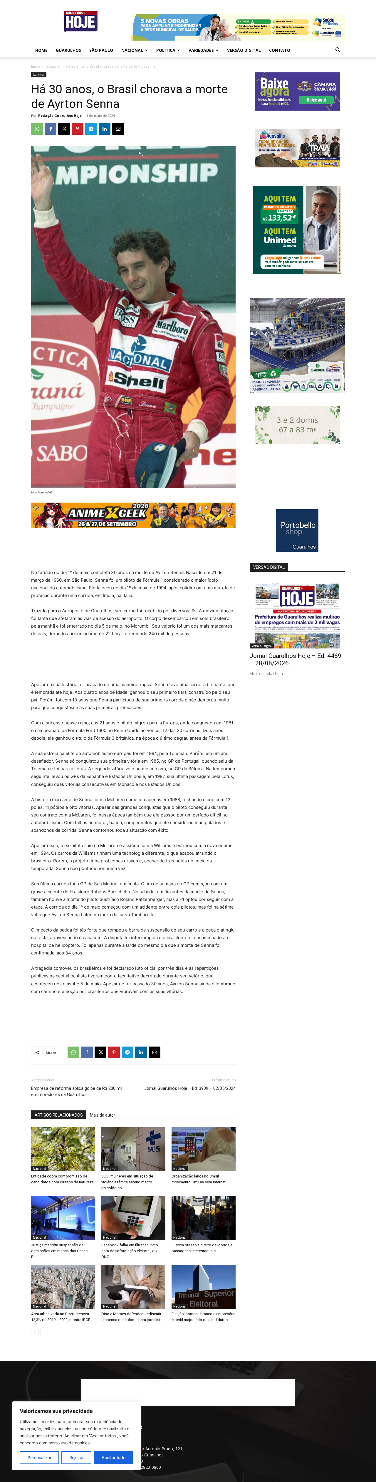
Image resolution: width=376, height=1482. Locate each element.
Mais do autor (102, 1115)
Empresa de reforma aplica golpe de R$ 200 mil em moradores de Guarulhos (76, 1091)
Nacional (132, 50)
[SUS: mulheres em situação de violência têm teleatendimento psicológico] (133, 1149)
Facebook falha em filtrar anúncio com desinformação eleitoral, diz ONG (129, 1251)
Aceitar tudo (113, 1457)
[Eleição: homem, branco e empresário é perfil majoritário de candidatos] (204, 1287)
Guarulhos (68, 50)
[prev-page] (34, 1331)
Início (35, 66)
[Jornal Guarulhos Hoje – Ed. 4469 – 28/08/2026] (297, 613)
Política (165, 50)
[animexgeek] (133, 526)
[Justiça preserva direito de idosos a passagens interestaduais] (204, 1218)
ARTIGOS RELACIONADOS (59, 1115)
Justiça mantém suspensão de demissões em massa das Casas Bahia (59, 1251)
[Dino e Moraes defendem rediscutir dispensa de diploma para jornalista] (133, 1287)
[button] (338, 51)
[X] (64, 129)
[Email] (118, 129)
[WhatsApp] (37, 129)
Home (41, 50)
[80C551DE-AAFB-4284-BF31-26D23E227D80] (297, 272)
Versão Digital (244, 50)
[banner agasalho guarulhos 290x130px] (297, 166)
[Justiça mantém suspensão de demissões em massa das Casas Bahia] (63, 1218)
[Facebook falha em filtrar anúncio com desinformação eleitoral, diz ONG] (133, 1218)
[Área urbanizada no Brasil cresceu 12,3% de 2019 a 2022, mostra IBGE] (63, 1287)
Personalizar (39, 1457)
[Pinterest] (77, 129)
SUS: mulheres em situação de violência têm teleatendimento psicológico (127, 1182)
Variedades (201, 50)
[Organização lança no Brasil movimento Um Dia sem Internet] (204, 1149)
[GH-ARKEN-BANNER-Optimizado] (297, 442)
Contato (279, 50)
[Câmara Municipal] (297, 109)
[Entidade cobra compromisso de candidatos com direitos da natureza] (63, 1149)
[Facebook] (50, 129)
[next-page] (44, 1331)
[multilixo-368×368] (297, 392)
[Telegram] (91, 129)
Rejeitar (76, 1457)
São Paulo (101, 50)
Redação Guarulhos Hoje (60, 115)
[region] (76, 1435)
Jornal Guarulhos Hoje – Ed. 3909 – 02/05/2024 (190, 1088)
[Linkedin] (104, 129)
